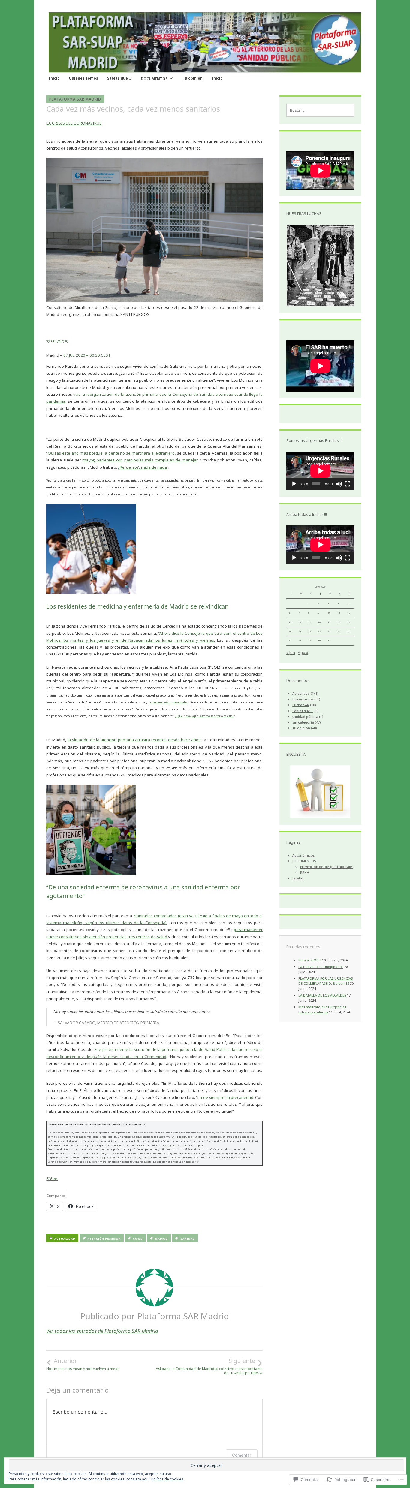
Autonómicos (303, 855)
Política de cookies (167, 1479)
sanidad (187, 1238)
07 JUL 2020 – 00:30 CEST (87, 355)
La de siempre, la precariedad (225, 1097)
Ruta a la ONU (309, 960)
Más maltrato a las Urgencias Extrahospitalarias (322, 1009)
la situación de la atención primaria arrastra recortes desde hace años (134, 739)
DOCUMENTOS (154, 78)
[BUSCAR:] (320, 110)
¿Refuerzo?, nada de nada (142, 467)
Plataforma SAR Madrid (75, 99)
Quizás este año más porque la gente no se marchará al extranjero (111, 453)
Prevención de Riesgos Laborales (326, 866)
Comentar (241, 1455)
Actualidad (64, 1238)
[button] (327, 266)
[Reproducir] (294, 484)
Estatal (297, 878)
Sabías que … (119, 78)
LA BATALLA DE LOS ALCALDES (322, 995)
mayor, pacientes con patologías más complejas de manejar (139, 460)
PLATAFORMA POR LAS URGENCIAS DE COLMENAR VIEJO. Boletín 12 (325, 981)
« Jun (290, 652)
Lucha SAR (300, 705)
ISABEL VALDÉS (57, 342)
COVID (138, 1238)
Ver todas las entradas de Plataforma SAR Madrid (102, 1330)
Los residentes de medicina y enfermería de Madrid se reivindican (137, 606)
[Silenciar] (339, 484)
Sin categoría (303, 722)
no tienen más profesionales (168, 702)
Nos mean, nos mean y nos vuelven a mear (82, 1364)
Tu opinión (193, 78)
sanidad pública (305, 716)
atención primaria (104, 1238)
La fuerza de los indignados (320, 966)
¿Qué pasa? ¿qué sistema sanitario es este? (204, 716)
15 (309, 622)
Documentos (302, 699)
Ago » (303, 652)
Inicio (54, 78)
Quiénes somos (83, 78)
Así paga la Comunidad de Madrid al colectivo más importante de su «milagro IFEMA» (209, 1366)
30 (319, 640)
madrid (161, 1238)
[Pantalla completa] (348, 484)
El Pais (52, 1178)
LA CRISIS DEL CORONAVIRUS (74, 123)
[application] (320, 471)
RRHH (304, 872)
